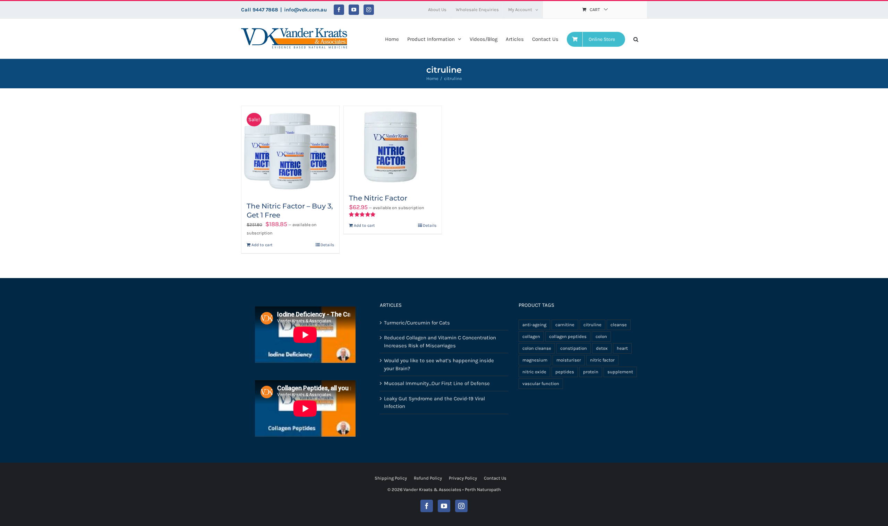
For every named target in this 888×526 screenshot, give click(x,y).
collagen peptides (568, 336)
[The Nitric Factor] (393, 146)
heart (622, 348)
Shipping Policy (391, 478)
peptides (564, 371)
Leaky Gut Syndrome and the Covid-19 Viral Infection (434, 402)
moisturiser (568, 360)
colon (601, 336)
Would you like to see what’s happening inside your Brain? (439, 364)
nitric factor (602, 360)
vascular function (540, 383)
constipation (573, 348)
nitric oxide (534, 371)
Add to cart (262, 244)
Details (327, 244)
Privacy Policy (463, 478)
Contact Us (495, 478)
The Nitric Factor (378, 198)
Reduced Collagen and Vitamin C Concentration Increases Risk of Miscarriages (440, 342)
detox (602, 348)
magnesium (534, 360)
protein (590, 371)
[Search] (636, 39)
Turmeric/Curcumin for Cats (417, 323)
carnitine (564, 324)
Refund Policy (428, 478)
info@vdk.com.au (305, 10)
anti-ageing (534, 324)
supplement (620, 371)
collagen (531, 336)
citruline (592, 324)
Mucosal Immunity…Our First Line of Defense (437, 383)
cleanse (618, 324)
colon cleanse (536, 348)
